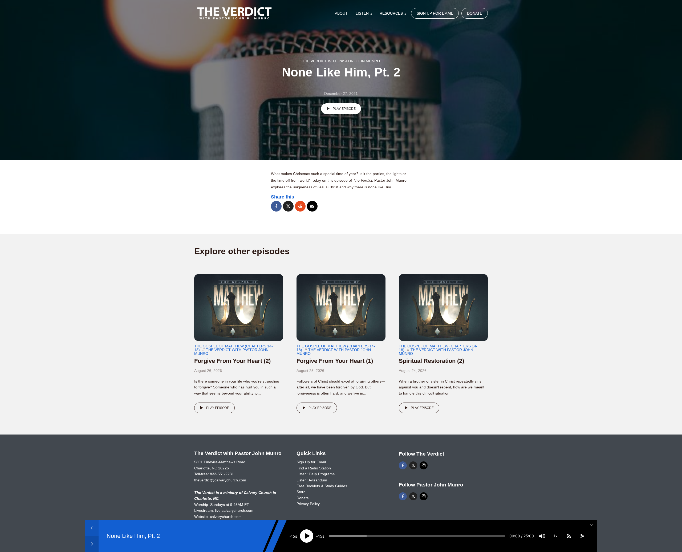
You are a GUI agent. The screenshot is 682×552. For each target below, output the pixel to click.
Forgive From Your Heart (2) (232, 361)
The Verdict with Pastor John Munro (341, 61)
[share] (582, 536)
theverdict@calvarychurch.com (220, 480)
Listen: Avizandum (312, 480)
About (341, 13)
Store (301, 492)
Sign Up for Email (435, 13)
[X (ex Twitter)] (413, 465)
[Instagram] (424, 465)
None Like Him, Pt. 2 (133, 536)
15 (293, 536)
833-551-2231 (222, 474)
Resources (391, 13)
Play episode (344, 109)
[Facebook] (403, 465)
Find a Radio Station (314, 468)
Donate (474, 13)
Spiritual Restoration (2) (431, 361)
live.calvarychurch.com (234, 510)
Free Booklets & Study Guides (322, 486)
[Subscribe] (568, 536)
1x (556, 536)
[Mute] (542, 536)
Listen (362, 13)
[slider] (417, 536)
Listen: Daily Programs (316, 474)
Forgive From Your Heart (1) (335, 361)
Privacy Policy (308, 504)
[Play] (306, 536)
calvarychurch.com (226, 516)
